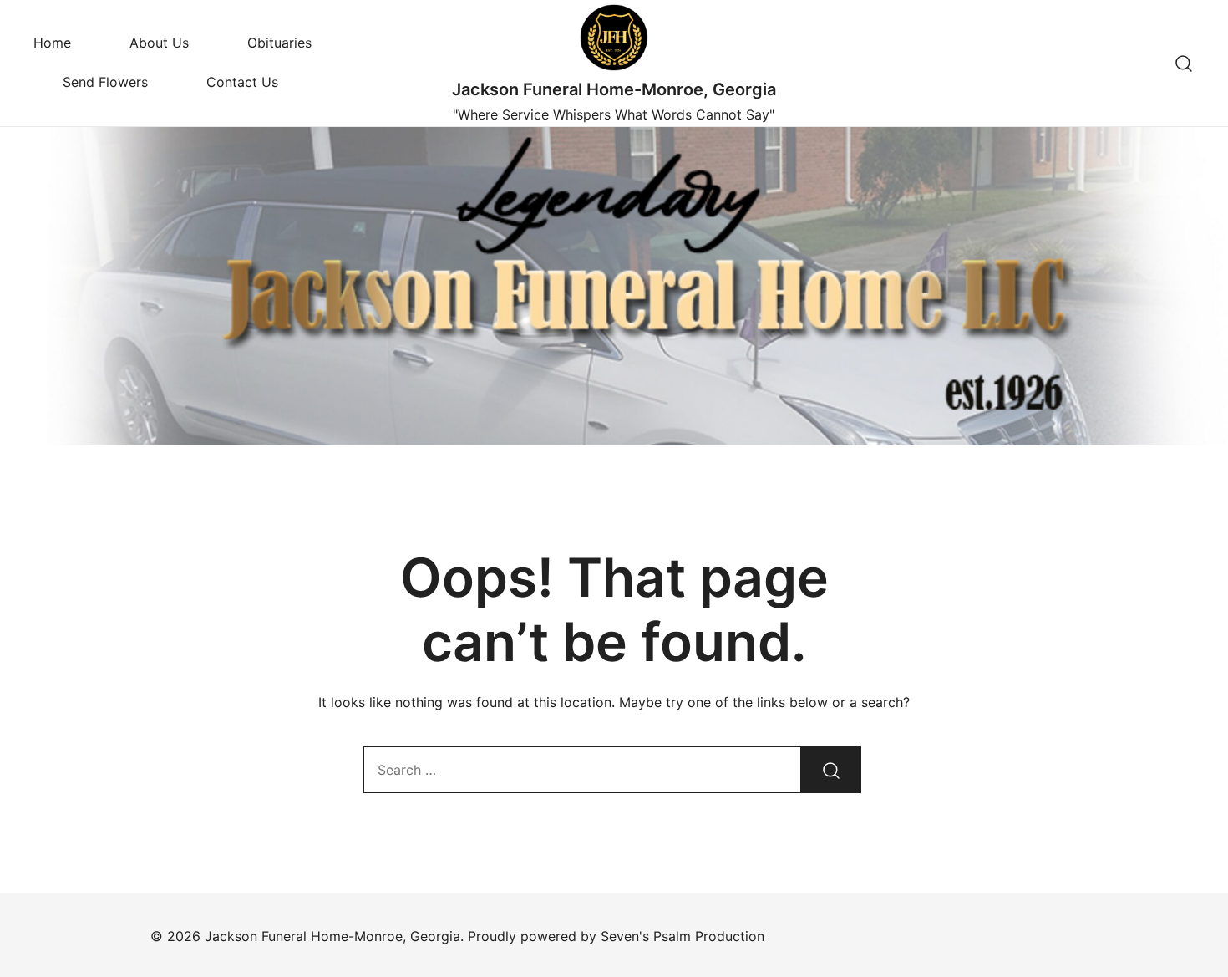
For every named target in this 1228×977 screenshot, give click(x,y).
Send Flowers (105, 82)
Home (52, 42)
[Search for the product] (831, 769)
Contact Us (242, 82)
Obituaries (279, 42)
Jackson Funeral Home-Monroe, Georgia (614, 89)
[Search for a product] (1184, 63)
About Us (159, 42)
